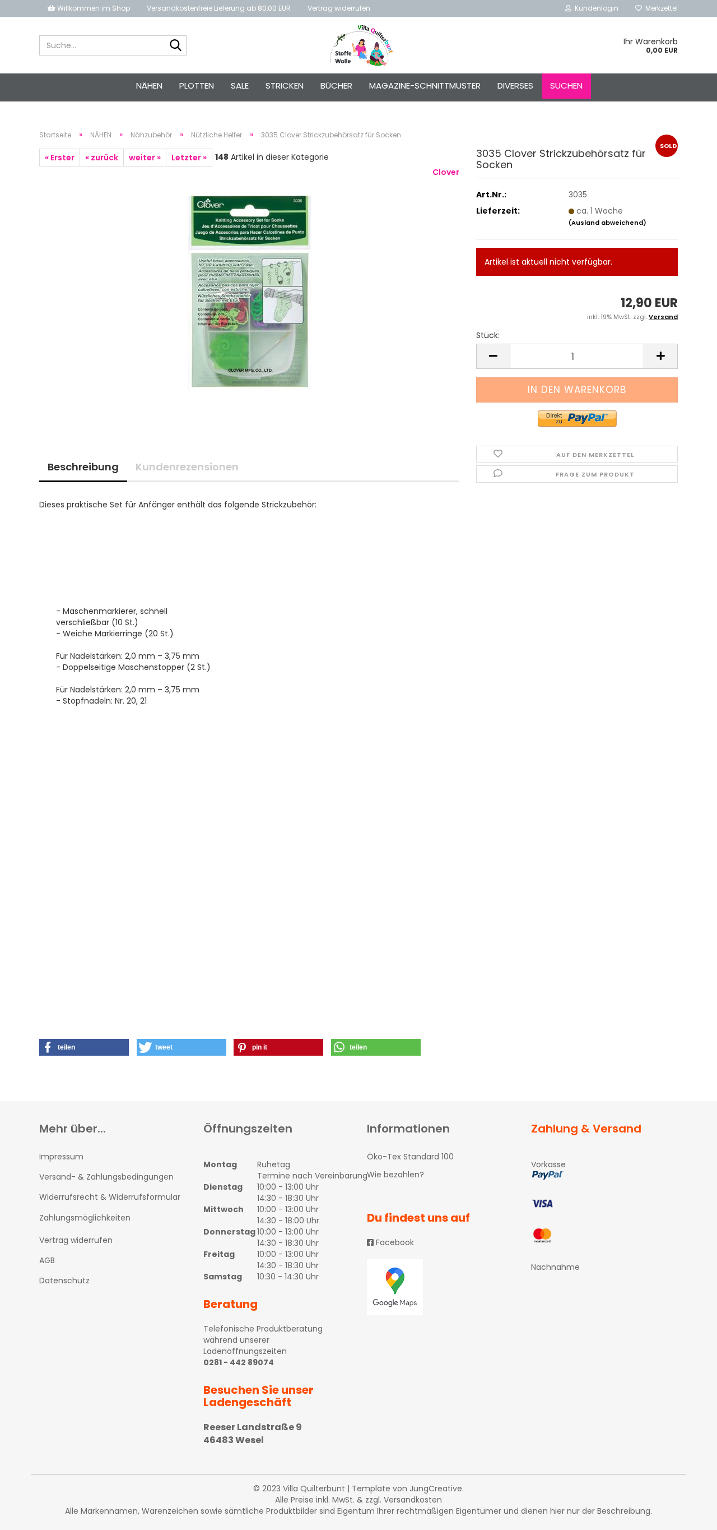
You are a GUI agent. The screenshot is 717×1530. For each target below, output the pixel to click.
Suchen (566, 85)
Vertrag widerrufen (339, 8)
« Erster (60, 157)
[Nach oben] (686, 1513)
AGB (47, 1260)
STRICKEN (285, 85)
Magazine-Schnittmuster (425, 85)
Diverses (515, 85)
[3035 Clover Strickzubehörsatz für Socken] (249, 292)
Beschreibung (83, 467)
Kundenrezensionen (187, 467)
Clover (445, 172)
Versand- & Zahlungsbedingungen (106, 1176)
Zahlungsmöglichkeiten (85, 1217)
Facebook (394, 1242)
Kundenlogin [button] (594, 8)
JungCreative (435, 1488)
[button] (84, 1047)
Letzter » (189, 157)
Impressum (61, 1156)
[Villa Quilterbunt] (358, 45)
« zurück (101, 157)
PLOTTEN (196, 85)
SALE (240, 85)
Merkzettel (660, 8)
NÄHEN (149, 85)
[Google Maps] (440, 1287)
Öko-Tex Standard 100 (410, 1156)
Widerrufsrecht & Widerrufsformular (109, 1197)
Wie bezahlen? (395, 1174)
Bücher (336, 85)
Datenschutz (64, 1280)
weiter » (145, 157)
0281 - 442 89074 (238, 1362)
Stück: (488, 335)
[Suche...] (176, 46)
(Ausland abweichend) (607, 222)
